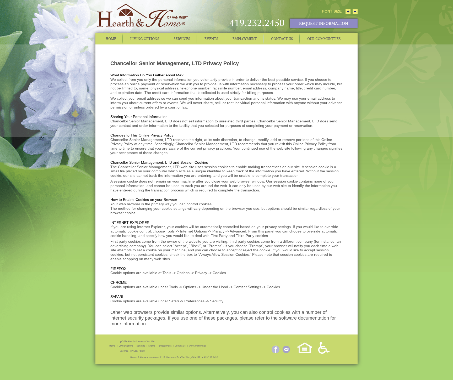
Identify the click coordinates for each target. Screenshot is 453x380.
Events (151, 345)
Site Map (124, 350)
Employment (165, 345)
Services (141, 345)
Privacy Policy (138, 350)
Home (112, 345)
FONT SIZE (332, 11)
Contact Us (180, 345)
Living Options (126, 345)
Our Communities (197, 345)
